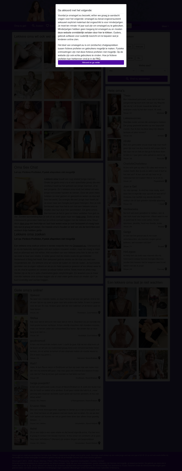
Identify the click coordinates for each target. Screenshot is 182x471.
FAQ (98, 58)
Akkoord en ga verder (91, 62)
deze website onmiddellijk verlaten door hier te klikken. (85, 32)
